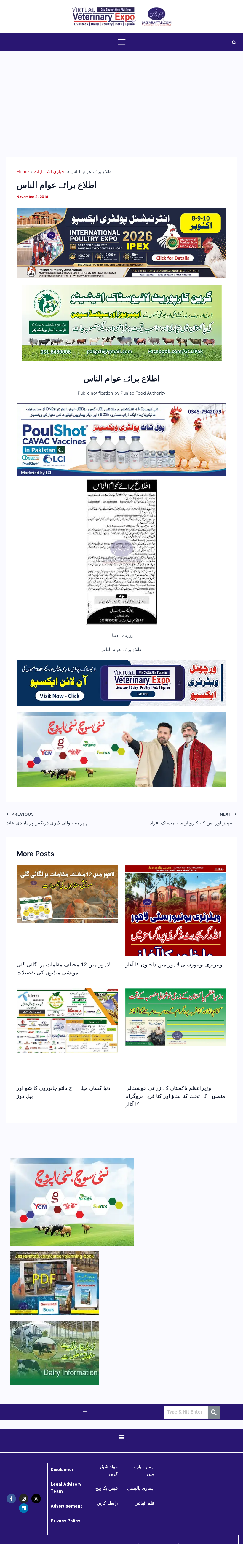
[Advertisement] (121, 95)
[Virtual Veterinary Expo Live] (121, 682)
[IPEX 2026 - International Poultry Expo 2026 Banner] (121, 242)
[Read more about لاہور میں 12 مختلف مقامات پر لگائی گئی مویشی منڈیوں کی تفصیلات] (67, 893)
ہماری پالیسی (140, 1488)
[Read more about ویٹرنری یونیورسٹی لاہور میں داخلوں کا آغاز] (175, 922)
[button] (234, 42)
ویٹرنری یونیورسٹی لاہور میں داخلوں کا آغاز (173, 964)
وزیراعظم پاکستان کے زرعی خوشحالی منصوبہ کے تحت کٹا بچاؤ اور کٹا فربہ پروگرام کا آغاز (175, 1095)
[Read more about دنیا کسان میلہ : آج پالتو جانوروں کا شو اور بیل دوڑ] (67, 1020)
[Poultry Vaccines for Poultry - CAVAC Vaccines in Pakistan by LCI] (121, 439)
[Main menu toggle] (122, 42)
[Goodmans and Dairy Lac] (121, 749)
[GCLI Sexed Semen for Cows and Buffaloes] (122, 322)
